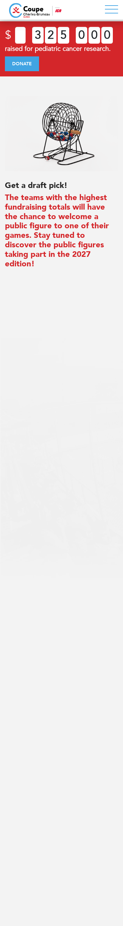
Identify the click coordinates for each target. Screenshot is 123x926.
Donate (22, 64)
